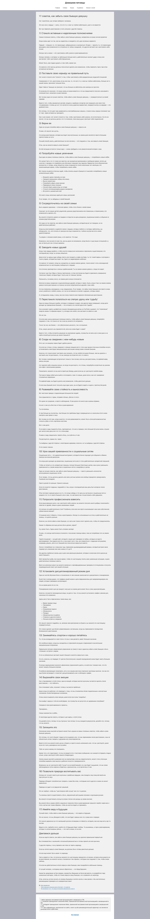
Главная (57, 8)
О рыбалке (80, 8)
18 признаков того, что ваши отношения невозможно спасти (58, 888)
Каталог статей (90, 8)
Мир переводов (45, 885)
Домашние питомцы (75, 3)
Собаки (65, 8)
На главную (75, 915)
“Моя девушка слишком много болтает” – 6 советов (55, 887)
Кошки (72, 8)
